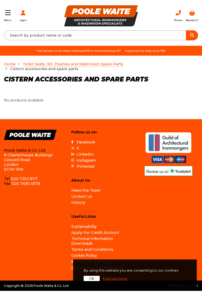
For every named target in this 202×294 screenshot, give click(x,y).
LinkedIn (85, 154)
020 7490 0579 (26, 183)
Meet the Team (85, 190)
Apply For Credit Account (95, 232)
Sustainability (84, 226)
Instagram (86, 160)
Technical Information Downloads (92, 241)
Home (10, 64)
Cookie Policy (84, 255)
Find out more (115, 278)
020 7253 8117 (24, 178)
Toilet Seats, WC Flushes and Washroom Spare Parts (73, 64)
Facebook (86, 142)
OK (91, 278)
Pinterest (86, 166)
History (78, 202)
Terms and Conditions (92, 249)
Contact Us (81, 196)
